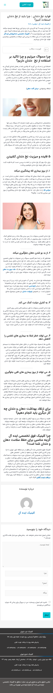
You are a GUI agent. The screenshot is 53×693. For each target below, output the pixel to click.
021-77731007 (37, 670)
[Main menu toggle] (5, 4)
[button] (26, 4)
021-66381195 (41, 648)
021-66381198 (11, 648)
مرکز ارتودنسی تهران (24, 685)
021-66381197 (21, 648)
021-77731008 (26, 670)
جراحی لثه (47, 190)
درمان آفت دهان (33, 88)
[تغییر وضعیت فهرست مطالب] (45, 50)
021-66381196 (31, 648)
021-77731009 (15, 670)
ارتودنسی (32, 286)
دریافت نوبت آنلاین (43, 477)
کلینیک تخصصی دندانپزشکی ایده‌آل (16, 34)
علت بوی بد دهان (9, 269)
